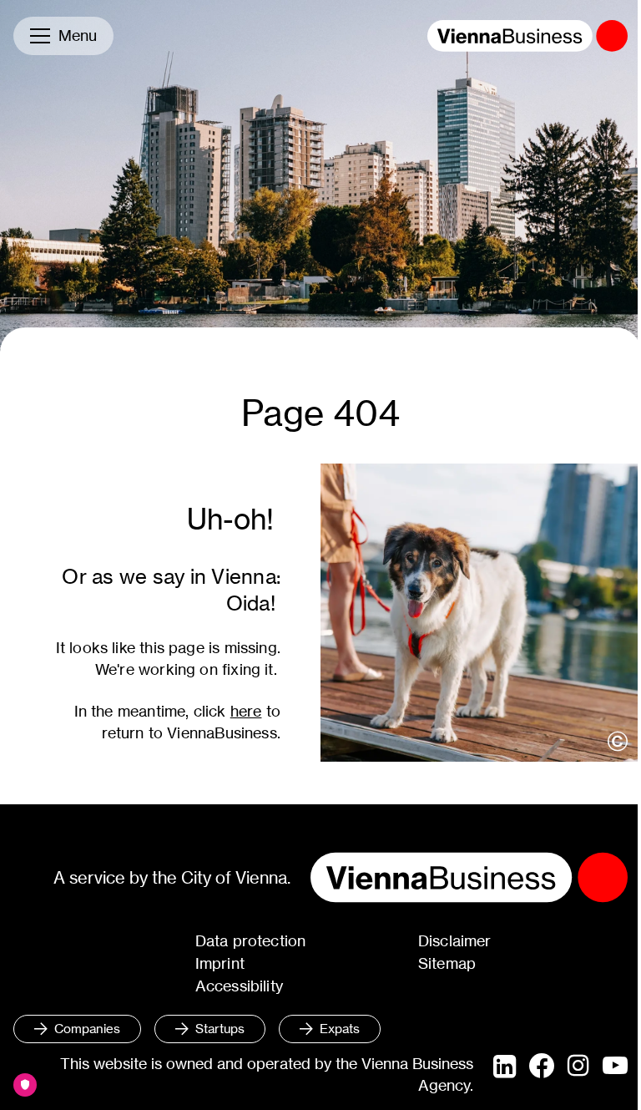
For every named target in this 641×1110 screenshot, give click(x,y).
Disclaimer (455, 940)
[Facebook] (541, 1065)
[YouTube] (615, 1066)
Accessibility (239, 986)
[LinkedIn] (504, 1066)
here (246, 711)
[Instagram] (578, 1066)
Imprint (220, 963)
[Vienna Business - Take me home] (527, 36)
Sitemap (447, 963)
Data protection (250, 940)
